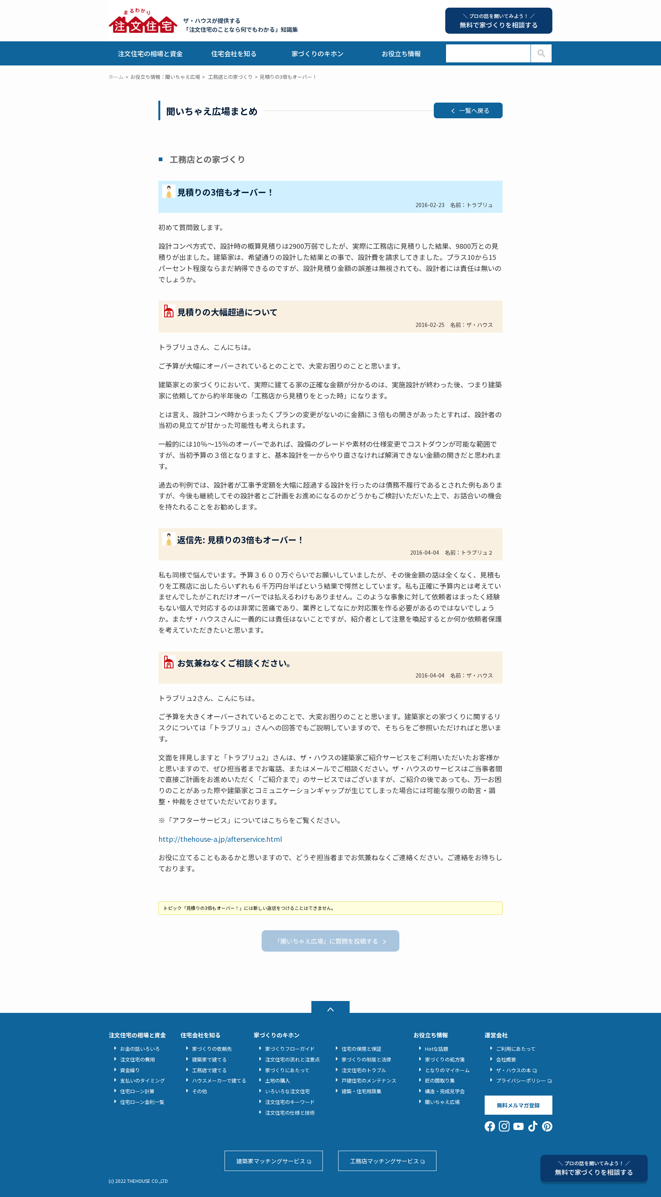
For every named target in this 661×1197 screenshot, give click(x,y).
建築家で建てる (209, 1059)
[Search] (541, 53)
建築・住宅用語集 (361, 1091)
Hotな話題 (436, 1048)
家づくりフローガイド (290, 1048)
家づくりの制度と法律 (366, 1059)
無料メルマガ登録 (518, 1105)
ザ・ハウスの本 (513, 1070)
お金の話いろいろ (140, 1048)
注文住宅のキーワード (290, 1102)
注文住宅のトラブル (364, 1070)
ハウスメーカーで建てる (219, 1080)
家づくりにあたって (287, 1070)
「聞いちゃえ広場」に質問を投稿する (326, 941)
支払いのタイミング (142, 1080)
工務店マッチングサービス (384, 1161)
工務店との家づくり (230, 76)
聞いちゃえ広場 (442, 1102)
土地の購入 (277, 1080)
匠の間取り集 (440, 1080)
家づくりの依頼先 (212, 1048)
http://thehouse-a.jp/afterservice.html (220, 839)
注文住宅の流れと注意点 (292, 1059)
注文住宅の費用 (137, 1059)
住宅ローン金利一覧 (142, 1102)
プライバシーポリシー (521, 1080)
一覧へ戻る (474, 110)
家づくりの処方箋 (445, 1059)
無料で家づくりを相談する (594, 1168)
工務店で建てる (209, 1070)
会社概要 (506, 1059)
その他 (199, 1091)
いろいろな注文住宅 (287, 1091)
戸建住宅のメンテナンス (369, 1080)
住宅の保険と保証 (361, 1048)
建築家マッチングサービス (270, 1161)
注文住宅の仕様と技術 (290, 1112)
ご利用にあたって (516, 1048)
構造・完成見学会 (445, 1091)
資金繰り (130, 1070)
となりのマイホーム (447, 1070)
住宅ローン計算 (137, 1091)
